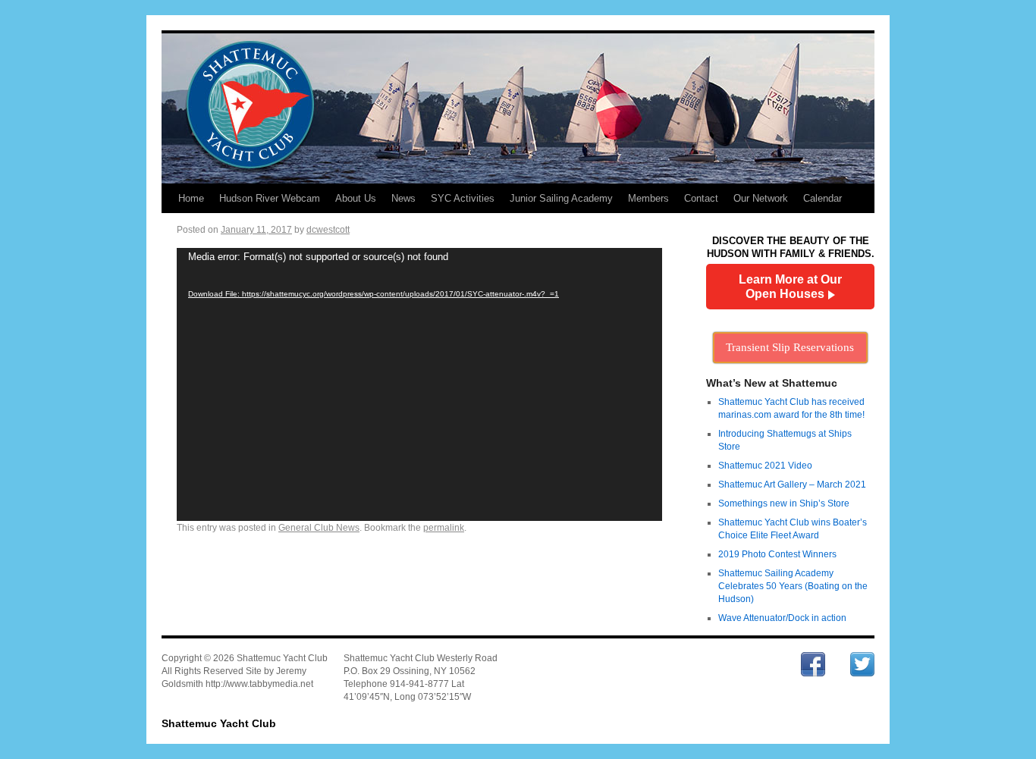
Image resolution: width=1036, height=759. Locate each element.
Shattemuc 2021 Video (765, 465)
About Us (355, 198)
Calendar (822, 198)
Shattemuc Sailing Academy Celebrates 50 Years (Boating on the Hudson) (793, 586)
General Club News (318, 527)
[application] (419, 384)
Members (648, 198)
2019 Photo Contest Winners (777, 554)
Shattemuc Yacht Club (219, 723)
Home (191, 198)
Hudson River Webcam (269, 198)
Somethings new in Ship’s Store (783, 503)
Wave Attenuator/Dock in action (782, 618)
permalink (443, 527)
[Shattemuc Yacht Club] (518, 107)
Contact (701, 198)
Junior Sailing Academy (561, 198)
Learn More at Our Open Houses (790, 286)
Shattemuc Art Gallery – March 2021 (792, 484)
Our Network (760, 198)
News (403, 198)
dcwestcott (328, 229)
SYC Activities (462, 198)
